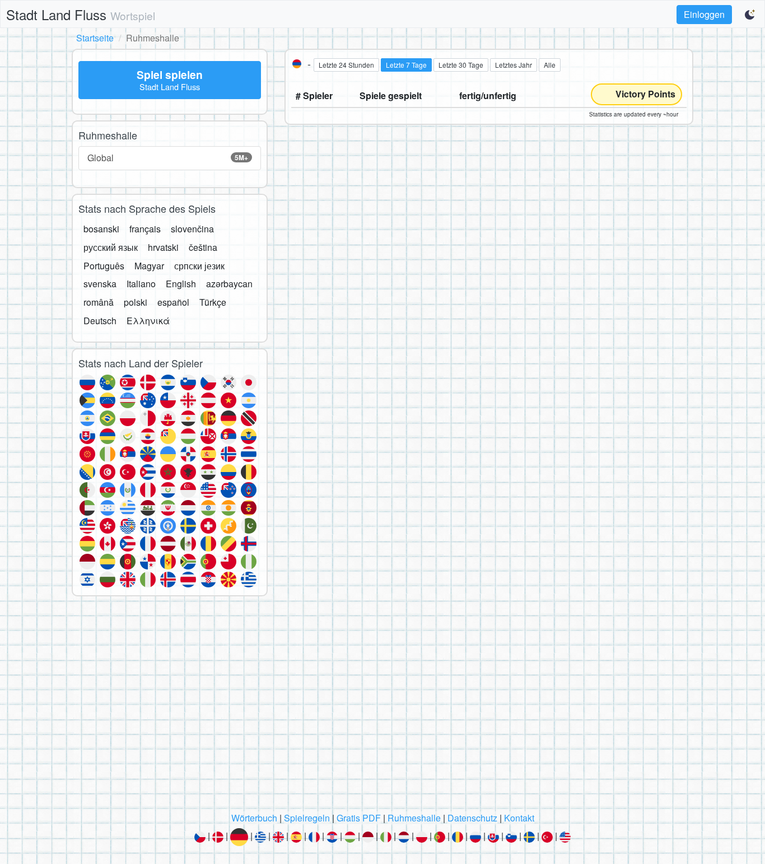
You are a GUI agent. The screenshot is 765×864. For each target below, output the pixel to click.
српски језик (199, 265)
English (181, 283)
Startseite (95, 37)
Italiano (141, 283)
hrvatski (163, 247)
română (98, 302)
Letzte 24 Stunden (346, 64)
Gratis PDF (359, 817)
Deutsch (99, 320)
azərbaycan (229, 283)
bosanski (101, 228)
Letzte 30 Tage (461, 64)
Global (167, 157)
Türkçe (212, 302)
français (145, 228)
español (173, 302)
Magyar (149, 265)
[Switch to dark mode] (750, 15)
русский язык (110, 247)
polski (135, 302)
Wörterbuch (254, 817)
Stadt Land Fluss (80, 14)
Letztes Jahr (513, 64)
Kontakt (519, 817)
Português (103, 265)
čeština (203, 247)
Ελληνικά (148, 320)
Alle (550, 64)
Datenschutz (472, 817)
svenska (99, 283)
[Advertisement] (382, 707)
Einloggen (704, 14)
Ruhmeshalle (414, 817)
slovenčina (192, 228)
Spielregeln (307, 817)
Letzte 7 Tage (406, 64)
